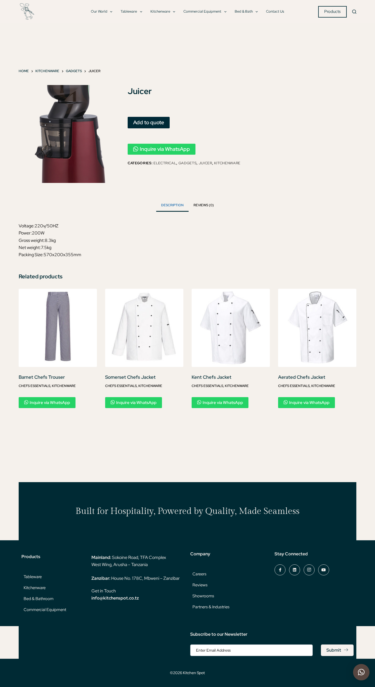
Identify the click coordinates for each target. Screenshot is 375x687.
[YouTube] (323, 569)
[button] (361, 672)
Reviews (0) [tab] (204, 205)
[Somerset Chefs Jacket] (144, 328)
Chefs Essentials (34, 386)
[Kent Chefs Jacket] (231, 328)
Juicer (205, 163)
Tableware (129, 11)
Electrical (165, 163)
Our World (99, 11)
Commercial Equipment (202, 11)
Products (332, 11)
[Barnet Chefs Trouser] (58, 328)
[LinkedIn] (294, 569)
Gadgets (187, 163)
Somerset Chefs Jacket (130, 377)
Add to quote (148, 122)
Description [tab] (172, 205)
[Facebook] (280, 569)
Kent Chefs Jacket (211, 377)
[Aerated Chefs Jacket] (317, 328)
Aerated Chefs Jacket (301, 377)
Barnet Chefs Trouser (42, 377)
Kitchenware (160, 11)
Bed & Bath (244, 11)
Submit (333, 650)
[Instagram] (309, 569)
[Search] (354, 12)
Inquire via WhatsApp (165, 149)
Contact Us (275, 11)
